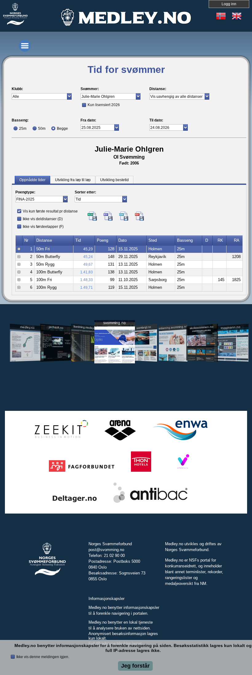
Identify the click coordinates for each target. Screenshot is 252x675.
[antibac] (150, 503)
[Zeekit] (59, 440)
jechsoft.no (56, 327)
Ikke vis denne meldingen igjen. (42, 657)
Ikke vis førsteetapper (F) (43, 226)
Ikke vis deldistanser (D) (43, 219)
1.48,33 (86, 280)
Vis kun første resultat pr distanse (50, 211)
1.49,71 (86, 287)
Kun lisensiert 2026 (104, 105)
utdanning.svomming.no (173, 327)
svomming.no (114, 323)
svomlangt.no (143, 327)
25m (22, 128)
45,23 (88, 249)
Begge (62, 128)
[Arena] (120, 440)
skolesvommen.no (202, 327)
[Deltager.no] (74, 503)
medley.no (27, 327)
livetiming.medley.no (85, 327)
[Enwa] (180, 440)
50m (41, 128)
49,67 (88, 264)
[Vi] (182, 472)
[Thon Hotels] (141, 472)
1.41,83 (86, 272)
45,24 (88, 257)
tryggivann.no (230, 327)
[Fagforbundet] (81, 472)
